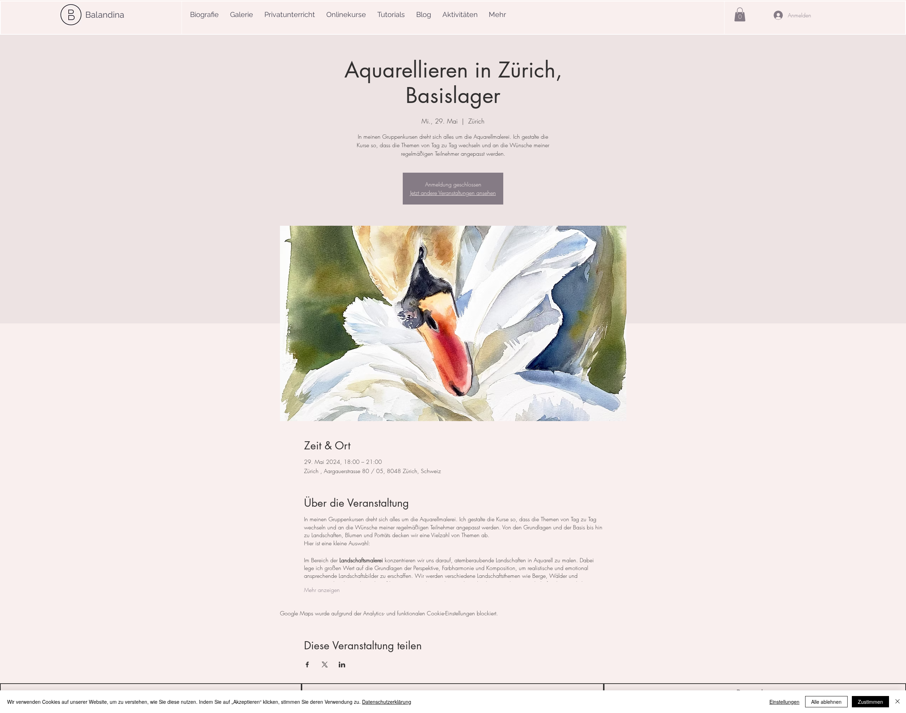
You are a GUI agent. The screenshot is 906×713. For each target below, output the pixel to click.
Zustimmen (870, 701)
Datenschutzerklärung (386, 701)
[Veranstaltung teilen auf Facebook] (307, 664)
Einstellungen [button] (784, 701)
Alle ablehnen (826, 701)
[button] (740, 14)
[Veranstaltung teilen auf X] (324, 664)
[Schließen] (897, 701)
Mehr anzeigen (322, 590)
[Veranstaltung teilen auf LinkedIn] (342, 664)
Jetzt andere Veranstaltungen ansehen (453, 193)
